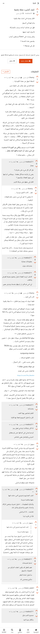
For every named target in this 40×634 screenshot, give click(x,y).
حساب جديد (25, 61)
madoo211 (29, 13)
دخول (11, 61)
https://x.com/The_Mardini (25, 375)
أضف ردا (9, 78)
